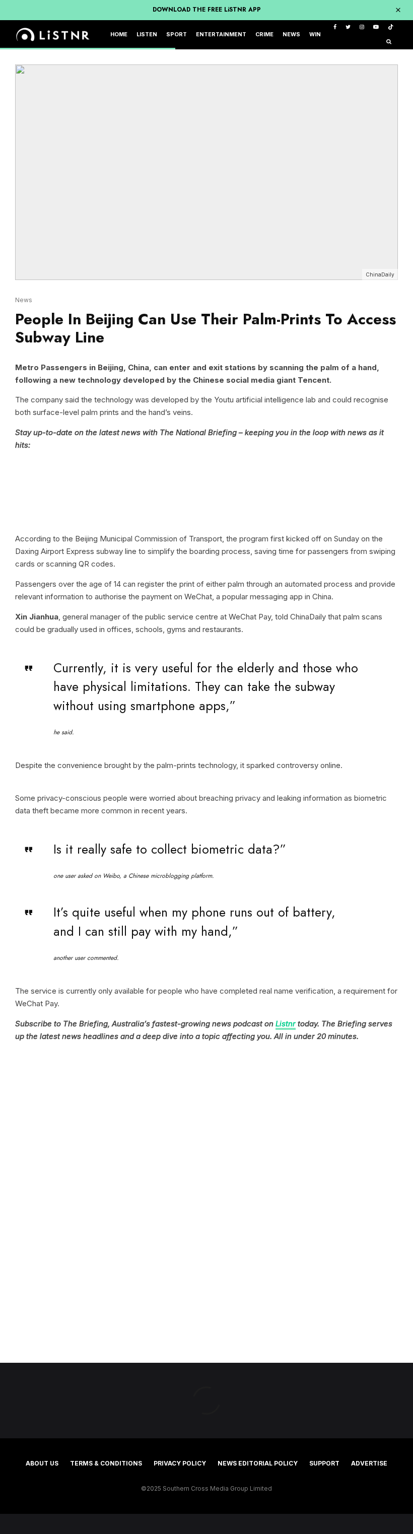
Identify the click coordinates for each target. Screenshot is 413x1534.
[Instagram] (362, 27)
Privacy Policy (180, 1463)
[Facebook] (335, 27)
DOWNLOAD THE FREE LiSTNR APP (207, 9)
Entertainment (221, 34)
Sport (176, 34)
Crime (264, 34)
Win (315, 34)
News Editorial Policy (258, 1463)
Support (324, 1463)
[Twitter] (348, 27)
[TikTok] (390, 27)
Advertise (369, 1463)
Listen (146, 34)
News (291, 34)
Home (118, 34)
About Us (42, 1463)
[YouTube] (376, 27)
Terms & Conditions (106, 1463)
